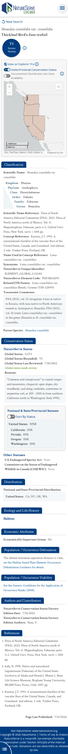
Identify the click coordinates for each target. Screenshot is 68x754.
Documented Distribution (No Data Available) (32, 76)
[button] (9, 87)
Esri (61, 152)
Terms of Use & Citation (53, 734)
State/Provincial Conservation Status (34, 69)
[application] (34, 117)
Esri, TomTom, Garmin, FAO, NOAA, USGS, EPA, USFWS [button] (25, 152)
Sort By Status (25, 417)
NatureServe (29, 734)
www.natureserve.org (44, 730)
